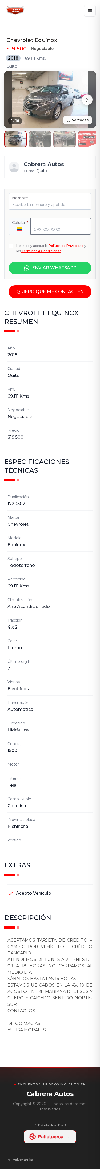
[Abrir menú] (90, 11)
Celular (20, 222)
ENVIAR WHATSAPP (54, 267)
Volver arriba (23, 1160)
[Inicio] (14, 10)
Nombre (20, 198)
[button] (15, 139)
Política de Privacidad (66, 246)
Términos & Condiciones (41, 251)
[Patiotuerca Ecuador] (50, 1136)
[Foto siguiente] (87, 99)
